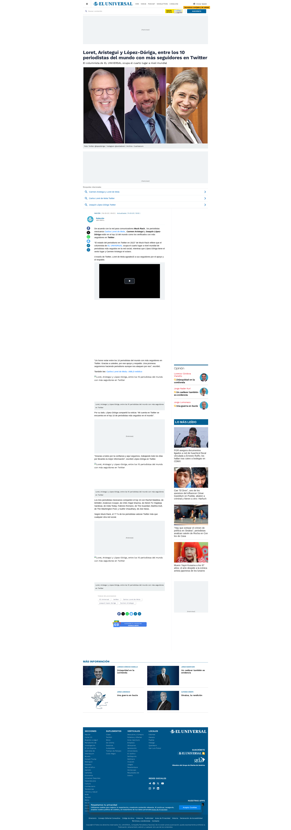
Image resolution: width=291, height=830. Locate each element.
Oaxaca (152, 737)
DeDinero (131, 759)
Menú (87, 800)
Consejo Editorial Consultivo (109, 818)
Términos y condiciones (141, 821)
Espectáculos (90, 781)
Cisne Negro (111, 754)
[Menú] (87, 4)
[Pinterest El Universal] (154, 788)
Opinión (179, 368)
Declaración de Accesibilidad (191, 818)
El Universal (104, 599)
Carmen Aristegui (127, 603)
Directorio (92, 818)
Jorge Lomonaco (182, 402)
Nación (97, 213)
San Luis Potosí (155, 748)
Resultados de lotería (133, 774)
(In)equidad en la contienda (184, 381)
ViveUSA (130, 762)
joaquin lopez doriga (107, 603)
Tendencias (89, 789)
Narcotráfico (90, 767)
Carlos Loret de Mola (131, 599)
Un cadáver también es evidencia (186, 393)
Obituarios (131, 745)
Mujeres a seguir (91, 740)
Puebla (151, 740)
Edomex (152, 734)
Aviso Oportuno (133, 740)
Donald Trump (90, 759)
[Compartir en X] (88, 232)
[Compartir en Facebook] (88, 228)
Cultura (88, 784)
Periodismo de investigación (90, 744)
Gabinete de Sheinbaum (90, 752)
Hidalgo (152, 743)
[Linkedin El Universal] (158, 788)
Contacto (155, 821)
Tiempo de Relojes (113, 751)
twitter (116, 599)
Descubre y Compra (135, 734)
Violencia (139, 818)
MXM (137, 4)
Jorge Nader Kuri (182, 388)
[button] (196, 11)
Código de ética (128, 818)
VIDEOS (143, 4)
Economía (89, 775)
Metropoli (89, 762)
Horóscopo (131, 770)
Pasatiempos (132, 767)
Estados (88, 764)
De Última (110, 743)
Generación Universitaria (132, 749)
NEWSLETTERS (162, 4)
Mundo (87, 756)
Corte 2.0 (88, 737)
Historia (175, 818)
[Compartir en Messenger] (88, 241)
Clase (108, 734)
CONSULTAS (173, 4)
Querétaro (153, 745)
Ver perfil (100, 220)
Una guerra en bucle (187, 406)
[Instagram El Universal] (150, 788)
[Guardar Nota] (88, 250)
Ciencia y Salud (91, 792)
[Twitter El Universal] (158, 783)
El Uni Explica (90, 748)
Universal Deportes (92, 778)
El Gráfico (131, 754)
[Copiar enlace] (88, 245)
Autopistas (110, 748)
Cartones (88, 773)
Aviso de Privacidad (162, 818)
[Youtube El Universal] (162, 783)
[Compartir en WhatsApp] (88, 237)
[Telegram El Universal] (150, 783)
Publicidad (149, 818)
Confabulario (90, 786)
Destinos (109, 745)
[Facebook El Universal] (154, 783)
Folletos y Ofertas (134, 737)
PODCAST (151, 4)
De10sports (132, 756)
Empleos (131, 743)
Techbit (88, 797)
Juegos (130, 764)
